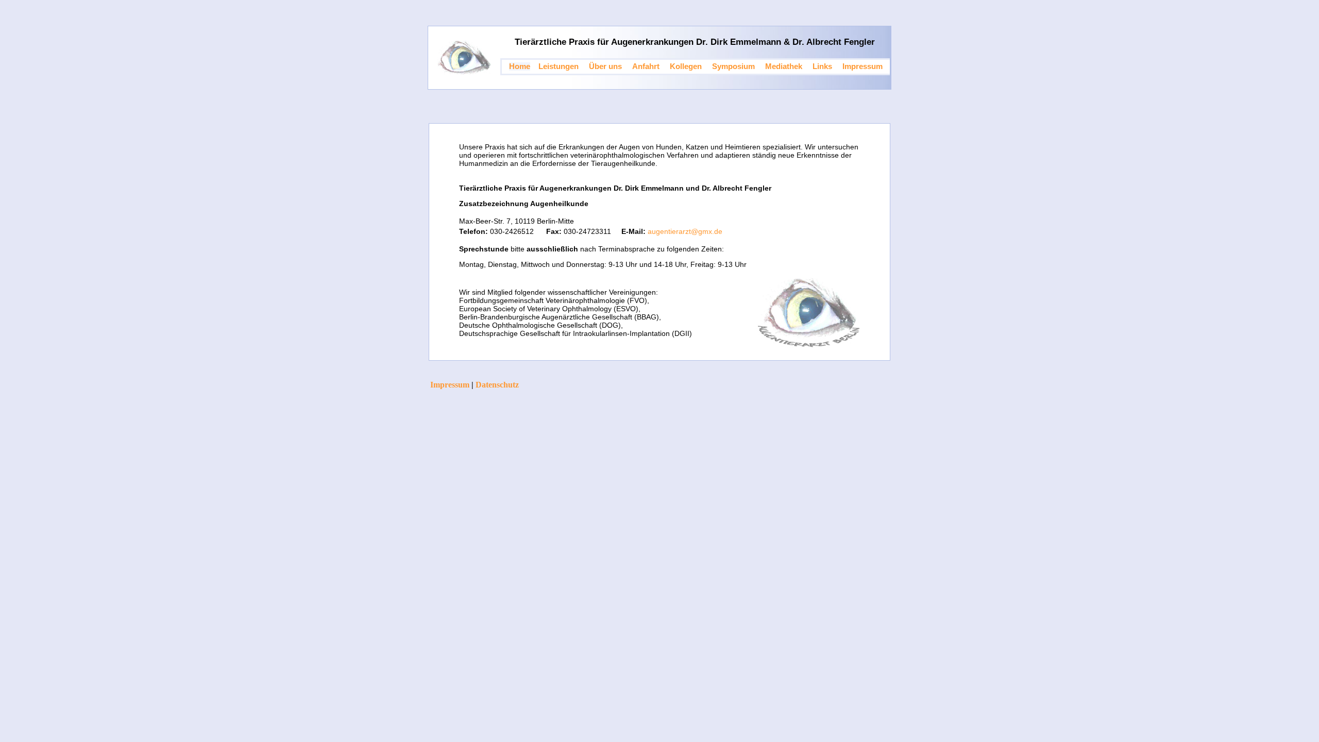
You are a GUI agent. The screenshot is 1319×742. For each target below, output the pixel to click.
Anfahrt (646, 66)
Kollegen (686, 66)
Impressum (862, 66)
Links (822, 66)
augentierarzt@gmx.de (685, 231)
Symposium (733, 66)
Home (519, 66)
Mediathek (783, 66)
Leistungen (558, 66)
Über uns (605, 66)
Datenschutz (497, 384)
